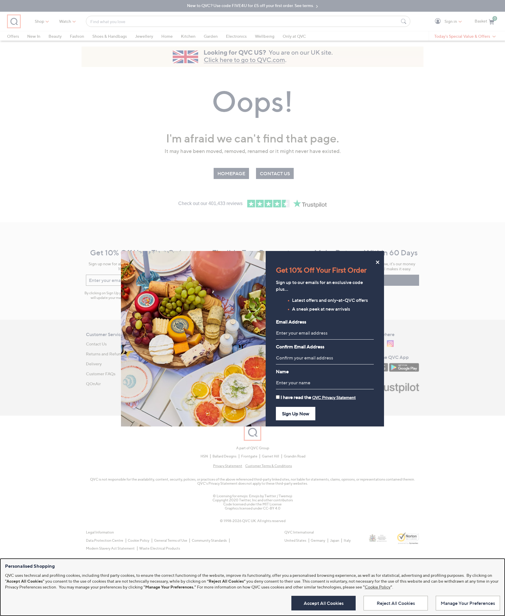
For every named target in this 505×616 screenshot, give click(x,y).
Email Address (291, 322)
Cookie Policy (377, 586)
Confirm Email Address (300, 347)
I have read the (318, 397)
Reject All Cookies (396, 603)
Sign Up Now (295, 414)
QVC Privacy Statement (334, 397)
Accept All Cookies (324, 603)
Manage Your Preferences (468, 603)
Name (282, 371)
